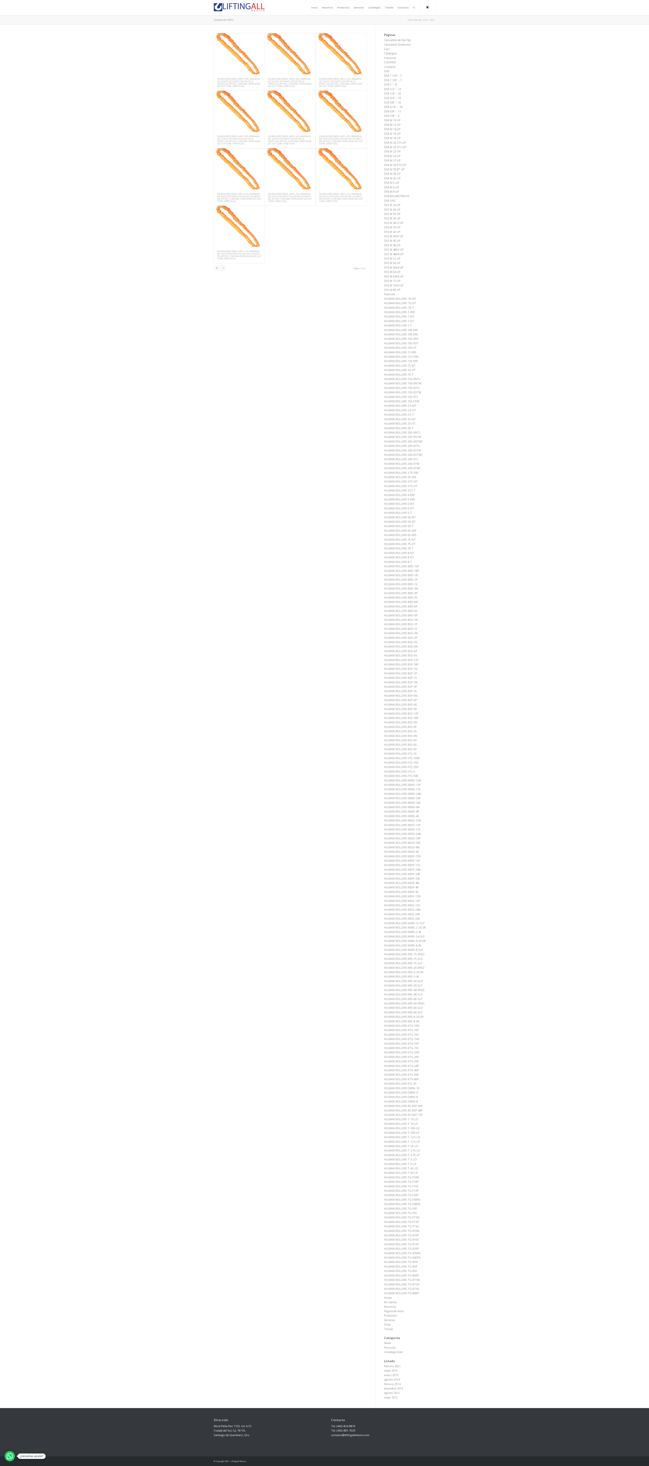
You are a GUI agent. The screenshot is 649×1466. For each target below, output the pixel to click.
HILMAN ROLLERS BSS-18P (401, 718)
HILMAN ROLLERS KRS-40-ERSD (404, 990)
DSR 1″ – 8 (390, 84)
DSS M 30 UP (392, 209)
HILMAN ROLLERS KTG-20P (401, 1057)
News (387, 1343)
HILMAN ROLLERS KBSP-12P (402, 861)
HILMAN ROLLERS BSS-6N (400, 736)
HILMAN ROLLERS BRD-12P (401, 566)
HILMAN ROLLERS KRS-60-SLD (403, 1008)
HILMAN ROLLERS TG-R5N (401, 1262)
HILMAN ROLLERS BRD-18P (401, 571)
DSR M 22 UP (392, 151)
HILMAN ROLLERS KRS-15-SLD (403, 959)
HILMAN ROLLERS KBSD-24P (402, 838)
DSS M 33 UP (392, 214)
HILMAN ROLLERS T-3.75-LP (402, 1155)
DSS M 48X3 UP (393, 249)
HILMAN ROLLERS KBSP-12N (402, 856)
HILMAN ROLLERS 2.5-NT (400, 406)
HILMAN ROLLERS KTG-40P (401, 1070)
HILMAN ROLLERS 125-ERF (401, 361)
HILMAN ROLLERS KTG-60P (401, 1075)
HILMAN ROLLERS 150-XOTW (402, 392)
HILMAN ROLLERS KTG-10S (401, 1035)
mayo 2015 (391, 1370)
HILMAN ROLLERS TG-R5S (400, 1271)
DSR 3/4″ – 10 (392, 98)
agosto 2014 (392, 1379)
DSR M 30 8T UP (394, 169)
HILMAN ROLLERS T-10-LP (401, 1124)
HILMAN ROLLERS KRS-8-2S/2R (403, 1017)
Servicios (389, 1320)
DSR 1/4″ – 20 (392, 93)
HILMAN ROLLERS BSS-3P (400, 727)
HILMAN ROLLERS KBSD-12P (402, 825)
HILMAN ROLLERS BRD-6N (401, 602)
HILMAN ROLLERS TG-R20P (401, 1248)
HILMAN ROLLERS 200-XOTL (402, 446)
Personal (389, 1347)
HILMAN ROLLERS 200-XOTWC (403, 455)
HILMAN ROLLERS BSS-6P (400, 740)
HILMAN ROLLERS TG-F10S (401, 1186)
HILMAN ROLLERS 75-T (399, 548)
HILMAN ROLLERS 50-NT (400, 517)
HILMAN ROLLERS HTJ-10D (401, 762)
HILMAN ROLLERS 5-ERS (399, 499)
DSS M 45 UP (392, 241)
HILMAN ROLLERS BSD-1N (401, 620)
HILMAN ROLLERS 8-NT (399, 553)
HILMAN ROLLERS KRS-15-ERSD (404, 954)
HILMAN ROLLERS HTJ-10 (400, 753)
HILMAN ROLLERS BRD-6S (400, 611)
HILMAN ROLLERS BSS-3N (400, 722)
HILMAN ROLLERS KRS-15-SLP (403, 963)
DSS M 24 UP (392, 205)
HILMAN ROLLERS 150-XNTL (402, 379)
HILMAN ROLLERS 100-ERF (401, 330)
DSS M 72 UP (392, 281)
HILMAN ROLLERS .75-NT (400, 299)
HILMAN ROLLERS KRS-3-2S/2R (403, 972)
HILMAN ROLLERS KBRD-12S (402, 789)
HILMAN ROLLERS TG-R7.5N (402, 1280)
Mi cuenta (390, 1302)
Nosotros (390, 1307)
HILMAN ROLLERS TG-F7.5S (401, 1226)
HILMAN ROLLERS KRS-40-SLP (403, 999)
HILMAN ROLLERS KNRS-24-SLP (404, 936)
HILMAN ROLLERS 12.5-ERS (401, 357)
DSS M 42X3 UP (393, 236)
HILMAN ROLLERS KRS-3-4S (401, 976)
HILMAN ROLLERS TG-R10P (401, 1235)
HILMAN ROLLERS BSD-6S (400, 655)
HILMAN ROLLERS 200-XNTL (402, 432)
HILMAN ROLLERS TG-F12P (401, 1191)
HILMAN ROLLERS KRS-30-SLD (403, 981)
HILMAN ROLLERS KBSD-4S (401, 852)
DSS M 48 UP (392, 245)
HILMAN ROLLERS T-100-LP (401, 1133)
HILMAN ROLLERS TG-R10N (401, 1231)
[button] (10, 1456)
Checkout (390, 58)
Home (388, 1298)
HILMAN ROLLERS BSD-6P (400, 651)
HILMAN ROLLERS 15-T (399, 374)
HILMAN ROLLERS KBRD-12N (402, 780)
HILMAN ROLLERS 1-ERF (399, 312)
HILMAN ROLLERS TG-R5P (400, 1266)
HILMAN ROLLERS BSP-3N (400, 682)
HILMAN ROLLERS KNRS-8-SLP (403, 950)
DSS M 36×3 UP (393, 223)
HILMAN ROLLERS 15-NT (400, 366)
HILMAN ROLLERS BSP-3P (400, 687)
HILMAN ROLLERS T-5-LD (400, 1159)
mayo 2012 (391, 1397)
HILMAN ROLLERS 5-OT (399, 508)
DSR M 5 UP (391, 183)
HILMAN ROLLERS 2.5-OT (400, 410)
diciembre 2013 (393, 1388)
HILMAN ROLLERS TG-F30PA (402, 1200)
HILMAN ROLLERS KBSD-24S (402, 843)
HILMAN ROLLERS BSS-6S (400, 745)
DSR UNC (390, 201)
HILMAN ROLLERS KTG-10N (401, 1026)
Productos (390, 1315)
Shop (387, 1324)
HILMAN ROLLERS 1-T (398, 325)
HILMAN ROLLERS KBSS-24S (402, 918)
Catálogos (390, 53)
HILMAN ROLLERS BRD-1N (401, 575)
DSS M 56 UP (392, 263)
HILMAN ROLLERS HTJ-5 (399, 771)
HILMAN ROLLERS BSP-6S (400, 704)
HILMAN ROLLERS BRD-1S (400, 584)
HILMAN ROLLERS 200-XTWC (402, 468)
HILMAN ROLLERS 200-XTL (401, 459)
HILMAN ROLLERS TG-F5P (400, 1208)
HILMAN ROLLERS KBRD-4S (401, 816)
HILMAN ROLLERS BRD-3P (400, 593)
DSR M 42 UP (392, 178)
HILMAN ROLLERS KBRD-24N (402, 794)
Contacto (389, 67)
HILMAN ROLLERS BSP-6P (400, 700)
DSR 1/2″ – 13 (392, 89)
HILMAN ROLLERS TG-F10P (401, 1182)
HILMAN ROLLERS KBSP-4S (401, 892)
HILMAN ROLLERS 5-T (398, 513)
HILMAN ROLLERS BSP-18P (401, 664)
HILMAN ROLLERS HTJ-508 (401, 776)
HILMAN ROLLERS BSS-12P (401, 713)
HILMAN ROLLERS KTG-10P (401, 1030)
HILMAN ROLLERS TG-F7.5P (401, 1222)
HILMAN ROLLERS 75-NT (400, 539)
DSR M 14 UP (392, 129)
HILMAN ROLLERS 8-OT (399, 557)
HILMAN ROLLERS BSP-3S (400, 691)
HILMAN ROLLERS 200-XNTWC (403, 441)
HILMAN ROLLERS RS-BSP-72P (403, 1115)
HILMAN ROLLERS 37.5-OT (401, 486)
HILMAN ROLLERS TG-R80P (401, 1293)
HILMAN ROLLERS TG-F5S (400, 1213)
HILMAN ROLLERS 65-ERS (400, 535)
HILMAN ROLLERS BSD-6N (401, 646)
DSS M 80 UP (392, 290)
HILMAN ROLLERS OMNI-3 (401, 1092)
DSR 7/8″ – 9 (391, 116)
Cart (386, 49)
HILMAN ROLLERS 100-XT (400, 348)
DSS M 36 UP (392, 218)
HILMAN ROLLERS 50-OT (400, 522)
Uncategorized (393, 1352)
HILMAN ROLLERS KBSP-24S (402, 878)
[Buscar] (414, 7)
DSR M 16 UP (392, 134)
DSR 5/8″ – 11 (392, 111)
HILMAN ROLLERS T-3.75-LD (402, 1150)
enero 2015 (391, 1375)
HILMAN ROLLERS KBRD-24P (402, 798)
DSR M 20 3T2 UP (395, 147)
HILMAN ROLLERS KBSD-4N (401, 847)
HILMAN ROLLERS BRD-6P (400, 606)
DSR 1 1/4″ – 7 (393, 76)
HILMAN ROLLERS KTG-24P (401, 1066)
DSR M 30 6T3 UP (395, 165)
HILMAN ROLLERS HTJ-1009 (401, 758)
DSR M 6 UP (391, 187)
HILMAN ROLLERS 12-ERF (400, 352)
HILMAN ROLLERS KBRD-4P (401, 811)
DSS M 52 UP (392, 258)
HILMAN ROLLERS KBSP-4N (401, 883)
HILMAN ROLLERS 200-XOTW (402, 450)
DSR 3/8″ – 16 (392, 102)
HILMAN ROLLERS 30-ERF (400, 477)
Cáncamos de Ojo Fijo (397, 40)
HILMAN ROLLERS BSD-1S (400, 629)
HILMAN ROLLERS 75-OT (400, 544)
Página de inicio (394, 1311)
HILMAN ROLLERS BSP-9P (400, 709)
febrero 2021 (392, 1366)
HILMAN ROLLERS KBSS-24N (402, 910)
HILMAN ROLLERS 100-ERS (401, 334)
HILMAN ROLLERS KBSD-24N (402, 834)
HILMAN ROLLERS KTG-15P (401, 1043)
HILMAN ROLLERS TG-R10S (401, 1240)
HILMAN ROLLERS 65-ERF (400, 531)
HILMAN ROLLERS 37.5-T (400, 490)
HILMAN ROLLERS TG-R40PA (402, 1257)
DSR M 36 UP (392, 174)
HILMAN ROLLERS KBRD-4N (402, 807)
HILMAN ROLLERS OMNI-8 (401, 1101)
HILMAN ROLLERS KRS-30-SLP (403, 985)
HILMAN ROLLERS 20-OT (400, 423)
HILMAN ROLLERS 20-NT (400, 419)
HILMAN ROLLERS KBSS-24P (402, 914)
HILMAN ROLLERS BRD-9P (400, 615)
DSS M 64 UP (392, 272)
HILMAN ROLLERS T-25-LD (401, 1146)
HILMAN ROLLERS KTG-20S (401, 1061)
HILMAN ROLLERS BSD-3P (400, 638)
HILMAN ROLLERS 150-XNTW (402, 383)
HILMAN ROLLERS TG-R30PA (402, 1253)
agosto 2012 (392, 1393)
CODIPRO (390, 62)
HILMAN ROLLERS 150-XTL (401, 397)
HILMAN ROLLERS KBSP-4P (401, 887)
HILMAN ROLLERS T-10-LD (401, 1119)
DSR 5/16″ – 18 (393, 107)
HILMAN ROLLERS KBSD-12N (402, 820)
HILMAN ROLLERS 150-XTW (401, 401)
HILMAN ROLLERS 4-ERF (399, 495)
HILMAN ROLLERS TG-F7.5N (401, 1217)
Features (389, 294)
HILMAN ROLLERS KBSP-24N (402, 869)
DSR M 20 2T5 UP (395, 143)
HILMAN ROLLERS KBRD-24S (402, 803)
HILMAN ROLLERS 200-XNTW (402, 437)
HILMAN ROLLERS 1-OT (399, 321)
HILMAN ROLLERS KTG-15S (401, 1048)
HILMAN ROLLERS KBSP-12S (402, 865)
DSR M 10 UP (392, 120)
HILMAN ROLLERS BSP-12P (401, 660)
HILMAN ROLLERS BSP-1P (400, 673)
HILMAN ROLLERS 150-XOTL (402, 388)
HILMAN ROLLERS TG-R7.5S (401, 1289)
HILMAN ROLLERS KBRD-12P (402, 785)
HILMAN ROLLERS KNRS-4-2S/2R (405, 941)
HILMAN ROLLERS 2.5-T (399, 414)
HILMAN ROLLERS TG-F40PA (402, 1204)
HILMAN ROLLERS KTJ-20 (400, 1083)
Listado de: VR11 (224, 19)
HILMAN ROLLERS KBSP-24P (402, 874)
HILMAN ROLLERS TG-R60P (401, 1275)
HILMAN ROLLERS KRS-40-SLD (403, 994)
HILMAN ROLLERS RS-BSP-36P (403, 1106)
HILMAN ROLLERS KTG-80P (401, 1079)
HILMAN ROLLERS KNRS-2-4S (402, 932)
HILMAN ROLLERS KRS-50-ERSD (404, 1003)
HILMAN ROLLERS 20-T (399, 428)
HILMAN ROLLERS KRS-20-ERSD (404, 968)
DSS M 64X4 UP (393, 276)
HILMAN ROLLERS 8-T (398, 562)
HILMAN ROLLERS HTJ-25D (401, 767)
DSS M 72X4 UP (393, 285)
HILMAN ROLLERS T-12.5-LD (402, 1137)
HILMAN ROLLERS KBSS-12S (402, 905)
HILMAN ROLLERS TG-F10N (401, 1177)
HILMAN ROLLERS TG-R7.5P (401, 1284)
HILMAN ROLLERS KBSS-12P (402, 901)
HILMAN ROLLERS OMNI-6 (401, 1097)
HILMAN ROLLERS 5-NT (399, 504)
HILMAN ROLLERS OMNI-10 (401, 1088)
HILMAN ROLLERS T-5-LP (400, 1164)
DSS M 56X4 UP (393, 267)
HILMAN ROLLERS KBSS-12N (402, 896)
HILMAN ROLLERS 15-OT (400, 370)
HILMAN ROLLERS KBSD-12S (402, 829)
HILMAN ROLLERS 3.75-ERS (401, 473)
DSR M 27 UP (392, 160)
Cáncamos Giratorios (397, 44)
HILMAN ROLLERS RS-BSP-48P (403, 1110)
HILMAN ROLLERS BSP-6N (400, 696)
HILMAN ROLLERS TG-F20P (401, 1195)
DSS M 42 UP (392, 232)
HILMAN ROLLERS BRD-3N (401, 588)
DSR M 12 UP (392, 125)
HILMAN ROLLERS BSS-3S (400, 731)
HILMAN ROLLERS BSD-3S (400, 642)
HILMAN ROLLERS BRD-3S (400, 597)
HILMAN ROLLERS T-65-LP (401, 1173)
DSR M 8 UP (391, 192)
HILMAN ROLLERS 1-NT (399, 316)
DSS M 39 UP (392, 227)
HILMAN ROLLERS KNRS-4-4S (402, 945)
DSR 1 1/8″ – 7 (393, 80)
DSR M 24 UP (392, 156)
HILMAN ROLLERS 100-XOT (401, 343)
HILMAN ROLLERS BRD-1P (400, 580)
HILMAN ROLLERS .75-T (399, 308)
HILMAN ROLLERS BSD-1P (400, 624)
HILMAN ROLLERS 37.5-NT (401, 481)
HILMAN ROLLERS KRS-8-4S (401, 1021)
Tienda (388, 1329)
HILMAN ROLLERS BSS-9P (400, 749)
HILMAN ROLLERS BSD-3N (401, 633)
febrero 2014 (392, 1384)
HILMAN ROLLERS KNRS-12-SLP (404, 923)
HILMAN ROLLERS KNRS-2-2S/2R (405, 927)
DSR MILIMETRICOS (396, 196)
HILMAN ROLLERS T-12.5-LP (402, 1142)
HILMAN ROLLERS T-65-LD (401, 1168)
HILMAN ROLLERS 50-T (399, 526)
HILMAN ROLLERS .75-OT (400, 303)
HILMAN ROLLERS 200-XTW (401, 464)
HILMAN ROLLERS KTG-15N (401, 1039)
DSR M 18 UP (392, 138)
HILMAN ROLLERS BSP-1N (400, 669)
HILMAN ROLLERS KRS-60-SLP (403, 1012)
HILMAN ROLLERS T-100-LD (402, 1128)
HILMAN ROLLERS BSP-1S (400, 678)
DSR (386, 71)
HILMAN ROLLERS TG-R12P (401, 1244)
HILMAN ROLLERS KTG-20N (401, 1052)
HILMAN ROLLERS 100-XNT (401, 339)
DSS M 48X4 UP (393, 254)
